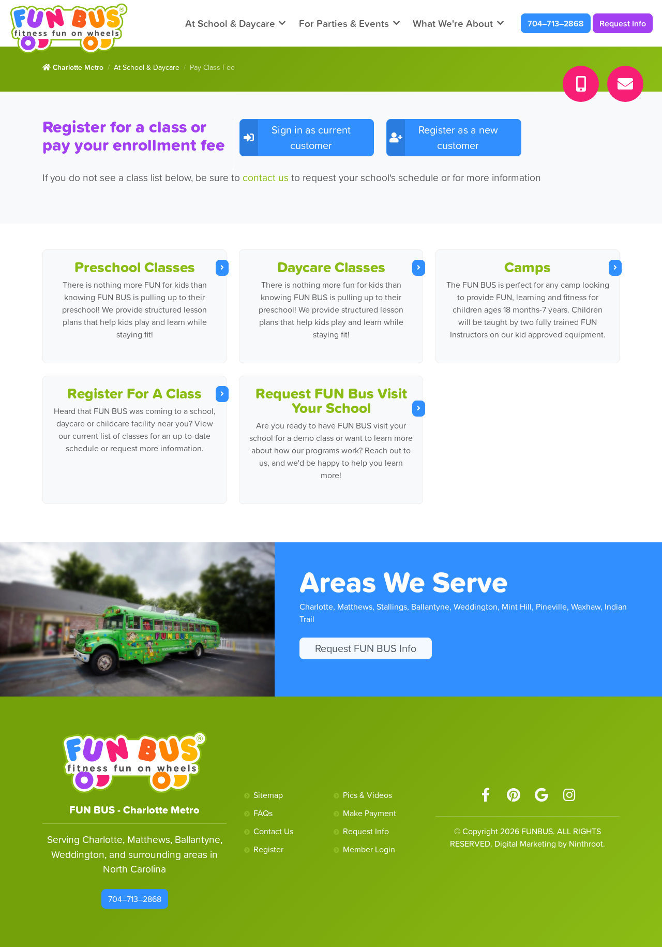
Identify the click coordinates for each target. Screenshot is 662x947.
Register (268, 849)
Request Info (622, 23)
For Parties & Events (344, 23)
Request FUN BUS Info (365, 648)
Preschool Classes (134, 267)
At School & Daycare (230, 23)
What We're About (453, 23)
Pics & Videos (367, 795)
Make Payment (369, 813)
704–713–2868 (556, 23)
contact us (267, 177)
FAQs (263, 813)
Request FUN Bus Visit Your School (331, 400)
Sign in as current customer (311, 137)
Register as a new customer (458, 137)
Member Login (369, 849)
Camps (527, 267)
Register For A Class (134, 393)
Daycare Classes (331, 267)
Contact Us (273, 831)
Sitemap (268, 795)
